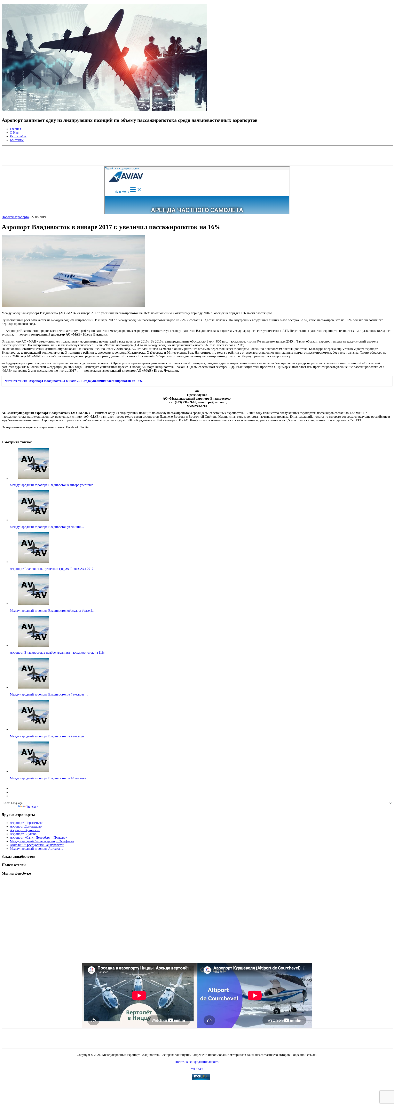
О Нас (14, 132)
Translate (32, 806)
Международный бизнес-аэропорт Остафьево (42, 841)
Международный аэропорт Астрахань (36, 848)
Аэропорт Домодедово (26, 826)
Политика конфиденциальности (197, 1061)
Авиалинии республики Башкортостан (37, 845)
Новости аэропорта (15, 217)
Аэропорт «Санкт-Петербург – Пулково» (38, 837)
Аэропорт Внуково (23, 834)
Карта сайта (18, 136)
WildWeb (197, 1068)
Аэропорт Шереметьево (26, 822)
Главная (15, 129)
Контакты (17, 140)
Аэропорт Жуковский (25, 830)
